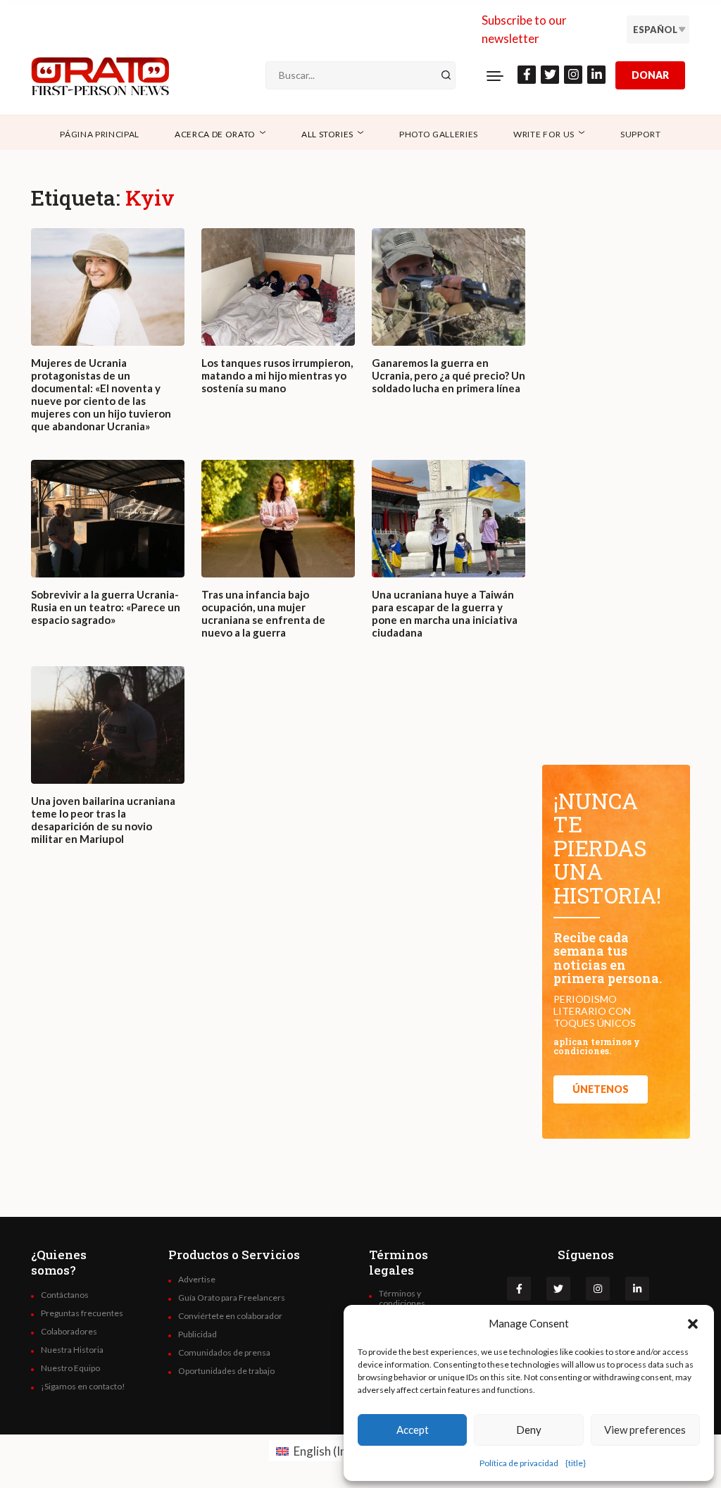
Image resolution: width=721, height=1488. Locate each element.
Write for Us (544, 134)
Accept (412, 1429)
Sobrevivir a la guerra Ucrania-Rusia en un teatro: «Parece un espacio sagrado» (105, 607)
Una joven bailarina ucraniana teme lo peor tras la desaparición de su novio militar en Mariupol (103, 819)
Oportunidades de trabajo (226, 1371)
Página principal (99, 134)
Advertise (196, 1279)
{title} (575, 1463)
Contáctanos (65, 1295)
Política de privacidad (518, 1463)
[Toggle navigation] (495, 75)
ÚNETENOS (600, 1089)
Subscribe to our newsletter (524, 29)
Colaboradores (69, 1332)
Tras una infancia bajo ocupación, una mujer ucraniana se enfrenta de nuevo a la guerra (263, 613)
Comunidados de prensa (224, 1353)
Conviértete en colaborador (230, 1316)
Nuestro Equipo (70, 1368)
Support (640, 134)
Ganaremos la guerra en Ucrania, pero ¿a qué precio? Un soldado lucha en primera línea (448, 375)
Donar (650, 75)
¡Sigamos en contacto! (83, 1387)
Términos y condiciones (402, 1298)
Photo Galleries (438, 134)
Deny (528, 1429)
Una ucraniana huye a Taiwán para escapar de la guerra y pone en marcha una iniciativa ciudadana (445, 613)
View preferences (645, 1429)
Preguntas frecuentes (82, 1313)
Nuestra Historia (72, 1350)
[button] (693, 1323)
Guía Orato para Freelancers (231, 1298)
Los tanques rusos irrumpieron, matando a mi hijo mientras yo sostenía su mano (277, 375)
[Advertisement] (278, 1036)
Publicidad (197, 1334)
